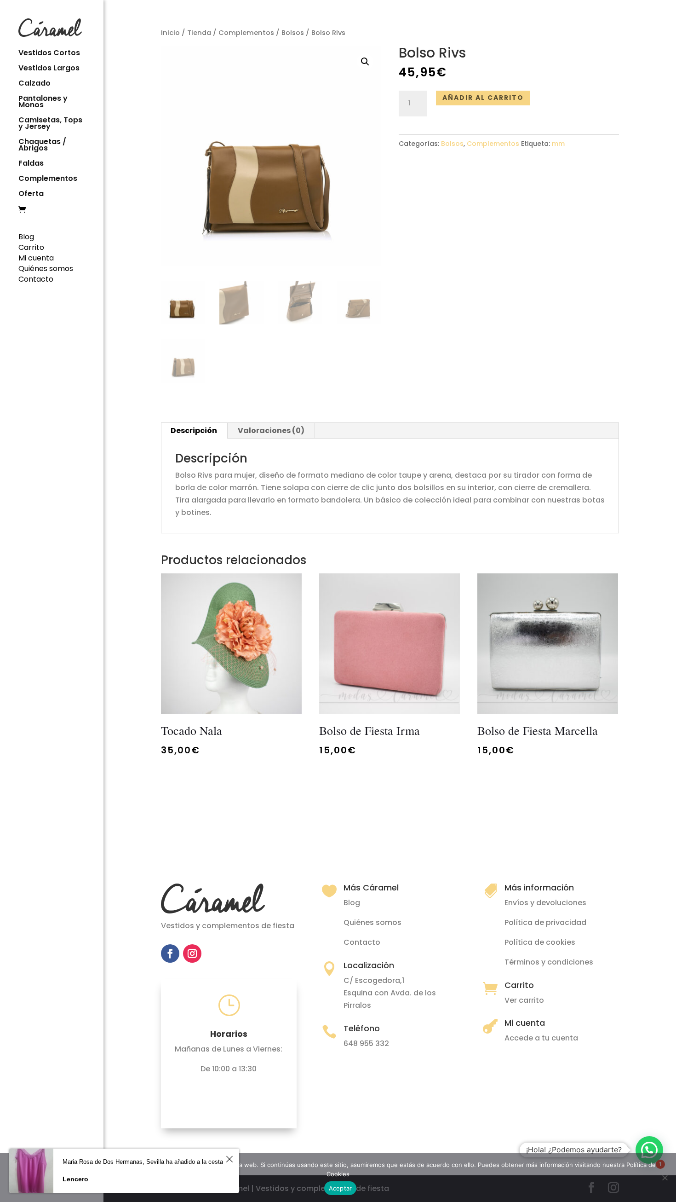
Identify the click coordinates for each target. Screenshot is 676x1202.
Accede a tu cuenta (541, 1038)
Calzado (34, 84)
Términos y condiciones (548, 962)
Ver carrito (524, 1000)
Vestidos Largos (49, 69)
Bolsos (292, 32)
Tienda (199, 32)
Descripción (194, 430)
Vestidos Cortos (49, 54)
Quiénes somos (45, 268)
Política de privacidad (545, 922)
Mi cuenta (36, 258)
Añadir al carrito (483, 97)
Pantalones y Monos (43, 102)
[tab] (194, 431)
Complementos (47, 179)
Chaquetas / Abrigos (42, 146)
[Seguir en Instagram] (192, 953)
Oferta (31, 195)
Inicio (170, 32)
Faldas (31, 164)
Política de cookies (539, 942)
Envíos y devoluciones (545, 902)
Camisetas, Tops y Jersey (50, 124)
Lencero (75, 1179)
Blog (26, 236)
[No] (664, 1177)
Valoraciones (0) (271, 430)
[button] (649, 1150)
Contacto (35, 279)
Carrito (31, 247)
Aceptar (340, 1188)
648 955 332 (366, 1043)
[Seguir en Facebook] (170, 953)
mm (558, 143)
